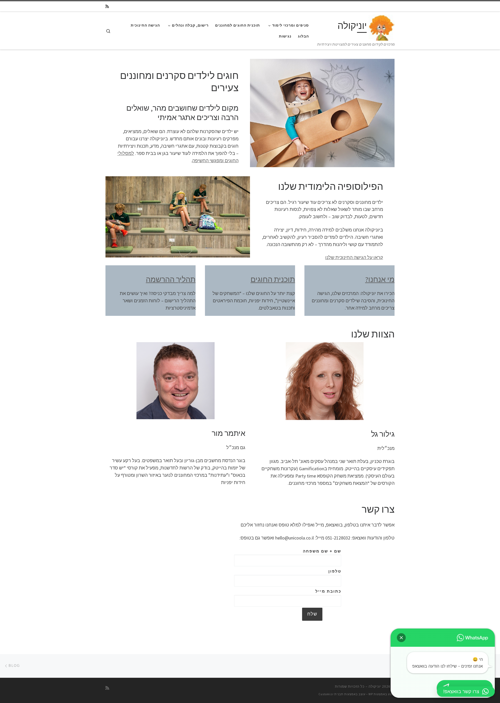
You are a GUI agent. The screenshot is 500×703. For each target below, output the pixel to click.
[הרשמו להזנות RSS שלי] (107, 6)
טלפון (334, 571)
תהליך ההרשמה (171, 279)
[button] (401, 637)
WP (370, 694)
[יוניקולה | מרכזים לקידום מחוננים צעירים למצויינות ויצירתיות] (381, 27)
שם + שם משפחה (322, 551)
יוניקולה (374, 686)
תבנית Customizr (330, 694)
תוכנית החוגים (273, 279)
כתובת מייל (328, 591)
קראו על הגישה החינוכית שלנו (354, 257)
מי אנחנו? (380, 279)
